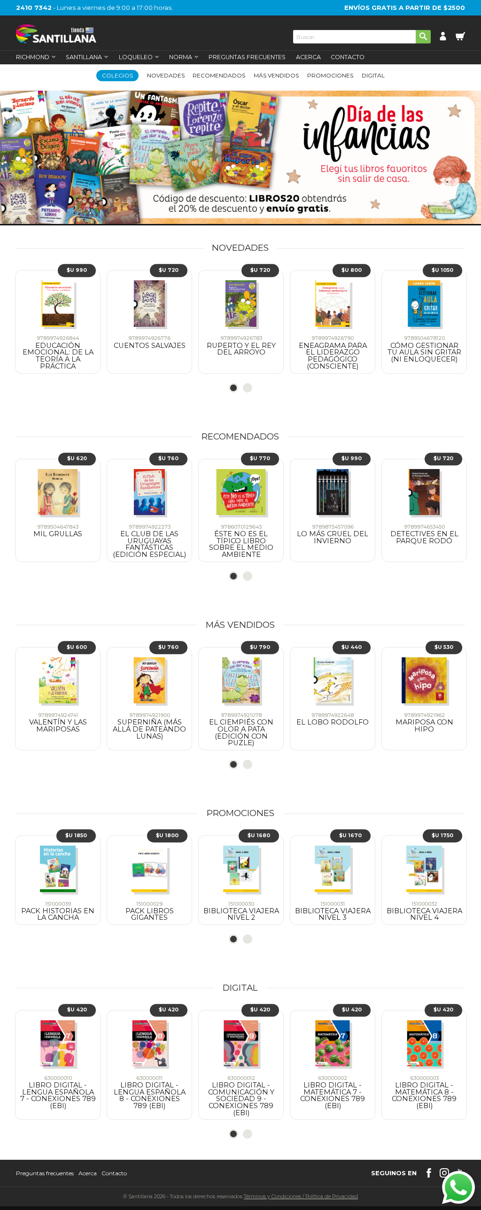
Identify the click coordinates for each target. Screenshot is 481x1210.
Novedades (166, 75)
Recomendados (219, 75)
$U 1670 (350, 835)
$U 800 (351, 270)
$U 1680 (259, 835)
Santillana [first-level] (84, 57)
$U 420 (77, 1010)
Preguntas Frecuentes (247, 57)
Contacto (348, 57)
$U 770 (260, 458)
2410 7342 (34, 7)
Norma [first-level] (180, 57)
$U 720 (168, 270)
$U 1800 (167, 835)
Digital (373, 75)
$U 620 (77, 458)
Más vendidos (276, 75)
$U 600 (77, 647)
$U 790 (260, 647)
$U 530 (443, 647)
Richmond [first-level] (32, 57)
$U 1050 (442, 270)
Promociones (330, 75)
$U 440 (351, 647)
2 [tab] (247, 388)
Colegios (117, 75)
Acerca (308, 57)
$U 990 (77, 270)
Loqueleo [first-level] (136, 57)
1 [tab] (233, 388)
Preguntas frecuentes (45, 1173)
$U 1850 (76, 835)
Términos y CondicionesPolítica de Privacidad (301, 1197)
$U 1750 (442, 835)
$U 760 (168, 458)
